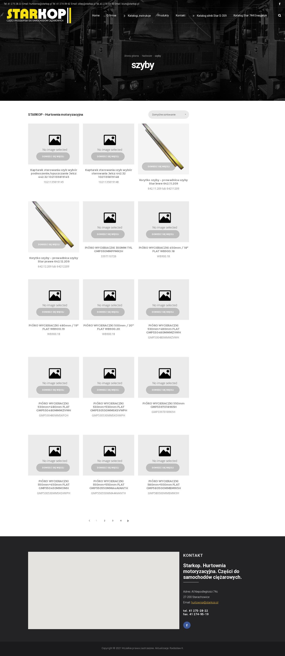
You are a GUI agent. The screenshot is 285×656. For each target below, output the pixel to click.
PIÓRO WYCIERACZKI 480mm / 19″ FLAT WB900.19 (53, 327)
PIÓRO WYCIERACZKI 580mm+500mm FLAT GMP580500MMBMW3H (163, 484)
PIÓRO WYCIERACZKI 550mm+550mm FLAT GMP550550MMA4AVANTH (108, 484)
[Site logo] (38, 15)
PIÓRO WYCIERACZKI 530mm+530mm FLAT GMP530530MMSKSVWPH (108, 406)
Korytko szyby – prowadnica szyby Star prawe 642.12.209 (53, 259)
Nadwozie (147, 56)
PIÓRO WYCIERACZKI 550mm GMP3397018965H (163, 405)
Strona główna (131, 56)
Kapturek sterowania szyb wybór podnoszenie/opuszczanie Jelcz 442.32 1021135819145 (53, 173)
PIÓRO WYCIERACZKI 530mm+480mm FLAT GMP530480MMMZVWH (163, 329)
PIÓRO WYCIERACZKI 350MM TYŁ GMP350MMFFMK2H (108, 249)
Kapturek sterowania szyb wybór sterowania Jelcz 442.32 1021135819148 (108, 173)
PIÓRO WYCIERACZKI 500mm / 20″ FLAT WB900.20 (108, 327)
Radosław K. (177, 648)
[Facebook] (279, 3)
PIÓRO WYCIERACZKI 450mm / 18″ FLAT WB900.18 (163, 249)
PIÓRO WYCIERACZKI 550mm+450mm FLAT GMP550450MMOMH (54, 484)
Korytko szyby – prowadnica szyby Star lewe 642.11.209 (163, 181)
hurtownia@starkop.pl (204, 602)
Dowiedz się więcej (53, 156)
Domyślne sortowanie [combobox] (163, 114)
